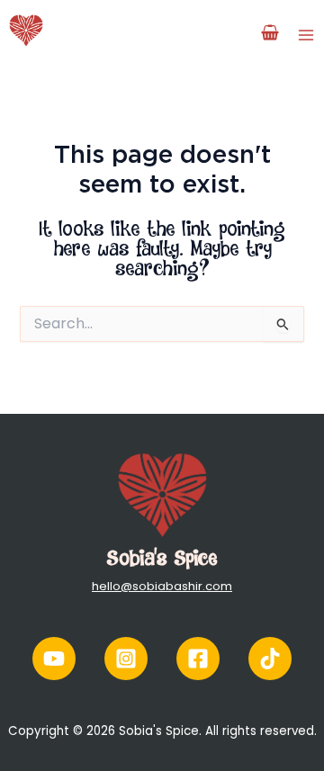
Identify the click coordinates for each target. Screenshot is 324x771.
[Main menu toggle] (306, 34)
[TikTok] (270, 658)
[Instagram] (126, 658)
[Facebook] (198, 658)
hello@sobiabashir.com (162, 586)
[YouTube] (54, 658)
